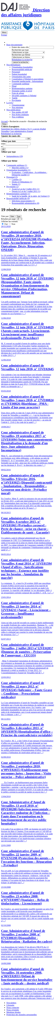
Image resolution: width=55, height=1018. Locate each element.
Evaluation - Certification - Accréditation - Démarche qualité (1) (29, 173)
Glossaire (10, 1005)
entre (3, 144)
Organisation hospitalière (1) (18, 170)
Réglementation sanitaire (22, 88)
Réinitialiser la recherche (22, 59)
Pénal (14, 86)
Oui (6, 224)
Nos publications (13, 110)
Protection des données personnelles (21, 1015)
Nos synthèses (18, 117)
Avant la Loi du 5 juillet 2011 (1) (25, 189)
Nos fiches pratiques (20, 114)
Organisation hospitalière (22, 67)
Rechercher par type (20, 50)
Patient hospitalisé (19, 74)
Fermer (4, 35)
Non (13, 224)
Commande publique (20, 84)
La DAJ (9, 103)
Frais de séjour (18, 93)
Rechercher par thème (21, 55)
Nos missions (17, 107)
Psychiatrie (16, 100)
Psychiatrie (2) (12, 186)
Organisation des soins (21, 76)
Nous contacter (12, 1007)
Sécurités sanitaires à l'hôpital (24, 95)
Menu (4, 32)
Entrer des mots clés (20, 47)
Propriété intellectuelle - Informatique (27, 81)
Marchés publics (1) (20, 168)
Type (18, 216)
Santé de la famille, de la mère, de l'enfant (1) (31, 196)
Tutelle (14, 98)
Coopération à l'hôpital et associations (27, 79)
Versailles (5, 131)
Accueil (4, 121)
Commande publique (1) (16, 165)
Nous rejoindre (12, 1010)
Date (12, 216)
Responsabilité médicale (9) (18, 198)
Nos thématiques (13, 65)
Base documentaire (14, 45)
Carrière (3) (16, 179)
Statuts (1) (16, 184)
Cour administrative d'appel (21, 131)
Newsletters (11, 1003)
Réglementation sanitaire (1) (18, 194)
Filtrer (4, 124)
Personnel (16, 72)
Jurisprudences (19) (14, 156)
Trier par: (5, 216)
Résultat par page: (8, 219)
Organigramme (18, 105)
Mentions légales (13, 1012)
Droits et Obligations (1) (22, 182)
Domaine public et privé (22, 91)
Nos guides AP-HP (20, 112)
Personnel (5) (12, 177)
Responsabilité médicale (22, 69)
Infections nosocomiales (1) (23, 201)
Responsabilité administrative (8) (25, 203)
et (2, 146)
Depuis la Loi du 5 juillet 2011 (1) (26, 191)
